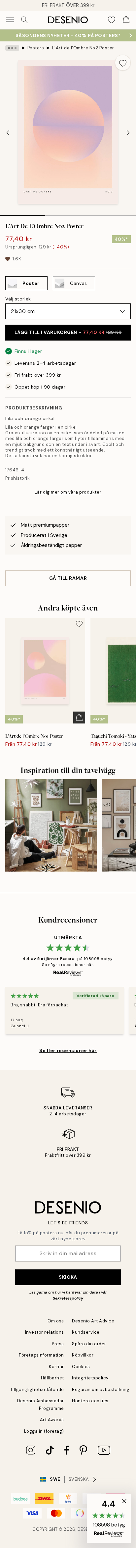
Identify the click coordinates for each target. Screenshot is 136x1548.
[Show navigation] (10, 20)
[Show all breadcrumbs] (12, 48)
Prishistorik (17, 478)
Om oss (56, 1321)
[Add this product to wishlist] (123, 63)
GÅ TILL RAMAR (68, 578)
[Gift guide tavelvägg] (51, 825)
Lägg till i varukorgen (68, 332)
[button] (109, 1518)
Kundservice (86, 1332)
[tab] (22, 213)
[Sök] (24, 20)
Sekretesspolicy (68, 1298)
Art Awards (52, 1419)
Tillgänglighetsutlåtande (37, 1389)
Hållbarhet (52, 1378)
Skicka (68, 1277)
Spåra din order (89, 1344)
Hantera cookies (90, 1401)
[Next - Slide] (128, 132)
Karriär (56, 1366)
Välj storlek (18, 299)
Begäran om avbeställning (100, 1389)
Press (58, 1344)
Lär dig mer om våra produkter (68, 492)
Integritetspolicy (90, 1378)
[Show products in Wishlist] (111, 20)
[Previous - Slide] (8, 132)
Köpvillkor (82, 1355)
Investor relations (44, 1332)
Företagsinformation (41, 1355)
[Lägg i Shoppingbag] (79, 717)
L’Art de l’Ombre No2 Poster (83, 48)
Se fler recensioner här (68, 1050)
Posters (35, 48)
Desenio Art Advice (93, 1321)
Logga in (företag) (44, 1431)
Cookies (81, 1366)
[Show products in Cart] (126, 20)
